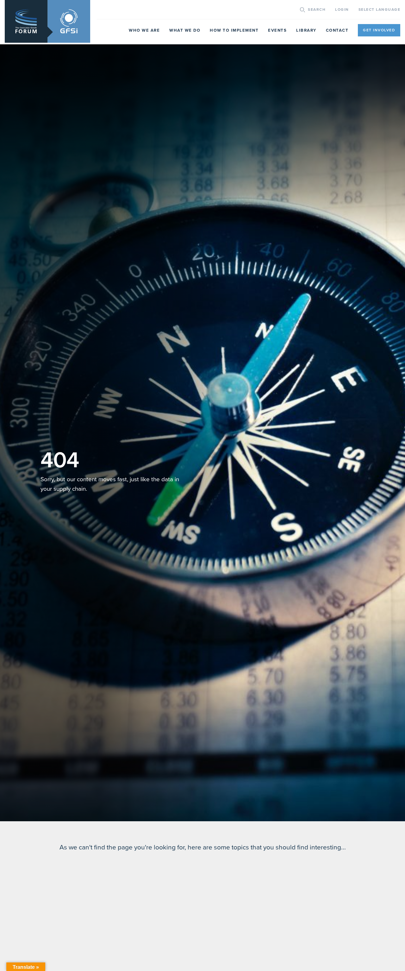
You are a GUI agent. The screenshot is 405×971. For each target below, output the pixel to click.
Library (306, 30)
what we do (184, 30)
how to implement (234, 30)
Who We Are (144, 30)
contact (337, 30)
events (277, 30)
